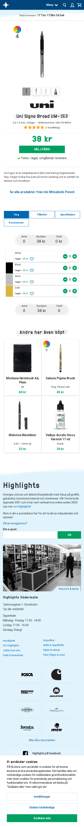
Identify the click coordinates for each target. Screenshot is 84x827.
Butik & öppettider (53, 645)
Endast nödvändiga (42, 807)
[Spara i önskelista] (32, 258)
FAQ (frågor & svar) (54, 654)
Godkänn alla (42, 818)
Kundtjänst (9, 640)
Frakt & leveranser (13, 655)
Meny (49, 4)
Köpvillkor (49, 640)
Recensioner (16, 222)
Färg (16, 214)
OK (69, 535)
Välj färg (42, 149)
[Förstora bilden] (42, 54)
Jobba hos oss (11, 650)
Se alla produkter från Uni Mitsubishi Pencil (42, 192)
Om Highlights (11, 645)
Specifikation (67, 214)
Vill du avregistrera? (15, 523)
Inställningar (42, 796)
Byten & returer (51, 649)
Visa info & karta (68, 588)
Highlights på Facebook (46, 753)
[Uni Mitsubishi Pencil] (42, 104)
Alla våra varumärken (42, 740)
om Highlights (21, 506)
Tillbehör (42, 214)
